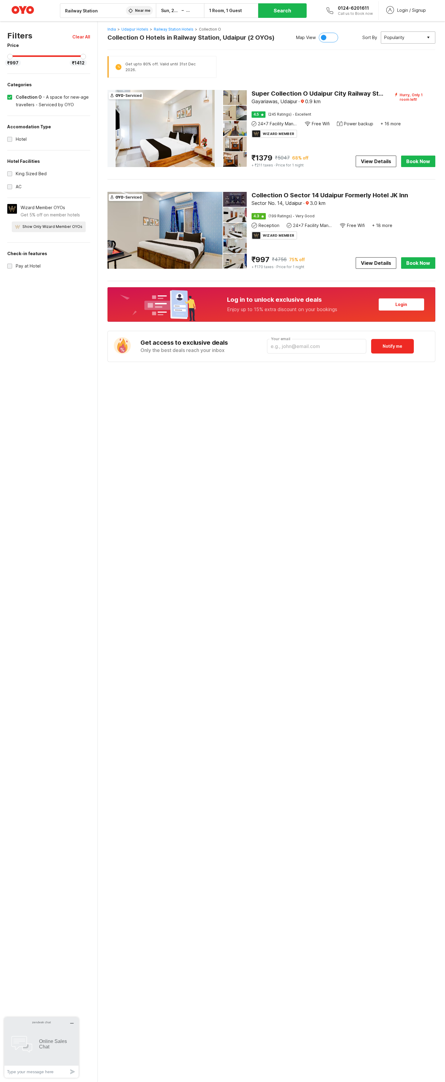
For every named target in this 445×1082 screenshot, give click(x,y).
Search (282, 11)
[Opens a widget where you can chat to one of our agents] (41, 1047)
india (111, 29)
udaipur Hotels (134, 29)
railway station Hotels (173, 29)
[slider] (10, 56)
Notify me (392, 346)
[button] (81, 37)
